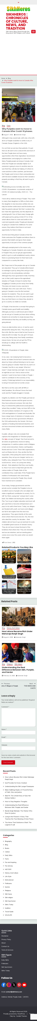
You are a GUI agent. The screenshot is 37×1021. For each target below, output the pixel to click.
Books (7, 848)
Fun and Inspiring (10, 862)
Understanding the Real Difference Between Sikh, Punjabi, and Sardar (18, 669)
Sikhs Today (9, 904)
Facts (8, 125)
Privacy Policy (6, 939)
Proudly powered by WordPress (14, 1014)
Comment (5, 707)
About (3, 943)
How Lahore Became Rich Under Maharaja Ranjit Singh (17, 632)
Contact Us (5, 946)
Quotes (7, 887)
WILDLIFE (8, 915)
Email (3, 737)
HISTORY (8, 869)
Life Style (8, 876)
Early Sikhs (8, 855)
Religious (10, 664)
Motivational (9, 880)
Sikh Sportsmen (10, 901)
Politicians (8, 883)
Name (4, 729)
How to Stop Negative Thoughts (16, 801)
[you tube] (24, 987)
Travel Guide (9, 912)
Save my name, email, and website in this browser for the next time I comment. (18, 756)
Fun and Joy (9, 866)
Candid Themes (21, 1016)
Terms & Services (7, 950)
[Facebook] (3, 987)
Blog (3, 125)
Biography (8, 841)
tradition (8, 908)
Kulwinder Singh (21, 135)
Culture (7, 852)
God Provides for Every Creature (16, 783)
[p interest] (19, 987)
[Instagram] (9, 987)
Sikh (6, 439)
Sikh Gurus (8, 894)
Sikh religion (18, 664)
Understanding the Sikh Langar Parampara (19, 786)
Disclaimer (4, 936)
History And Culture (13, 628)
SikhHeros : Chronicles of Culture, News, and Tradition (17, 21)
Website (4, 745)
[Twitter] (14, 987)
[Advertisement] (18, 55)
